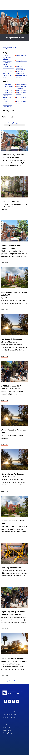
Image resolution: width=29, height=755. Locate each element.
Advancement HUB (9, 712)
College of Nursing (8, 90)
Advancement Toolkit (10, 714)
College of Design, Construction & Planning (7, 62)
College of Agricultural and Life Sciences (8, 57)
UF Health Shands (21, 97)
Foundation (6, 727)
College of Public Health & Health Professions (7, 94)
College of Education (21, 61)
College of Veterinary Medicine (21, 93)
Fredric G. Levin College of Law (20, 72)
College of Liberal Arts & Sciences (7, 72)
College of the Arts (21, 55)
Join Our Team (7, 725)
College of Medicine (8, 86)
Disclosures (7, 730)
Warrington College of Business (22, 76)
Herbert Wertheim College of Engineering (7, 77)
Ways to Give (7, 116)
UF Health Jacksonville (6, 102)
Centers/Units (7, 110)
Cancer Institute (7, 84)
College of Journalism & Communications (20, 68)
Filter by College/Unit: (14, 123)
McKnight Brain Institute (7, 98)
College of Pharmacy (21, 90)
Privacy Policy (7, 733)
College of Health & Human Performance (8, 67)
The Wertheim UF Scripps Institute (7, 105)
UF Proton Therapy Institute (21, 102)
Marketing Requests (9, 717)
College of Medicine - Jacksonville (21, 87)
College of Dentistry (21, 84)
